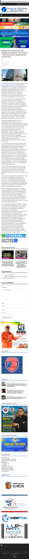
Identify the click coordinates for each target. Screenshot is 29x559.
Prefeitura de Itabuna (7, 468)
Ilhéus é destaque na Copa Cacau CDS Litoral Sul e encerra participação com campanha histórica (21, 264)
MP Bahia (4, 462)
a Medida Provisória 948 (10, 85)
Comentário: (4, 287)
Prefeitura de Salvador (7, 469)
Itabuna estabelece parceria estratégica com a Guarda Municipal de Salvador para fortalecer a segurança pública (17, 385)
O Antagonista (5, 463)
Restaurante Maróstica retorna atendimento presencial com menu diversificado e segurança (7, 263)
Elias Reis (4, 66)
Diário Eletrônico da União (8, 461)
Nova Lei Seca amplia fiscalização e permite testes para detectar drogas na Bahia (16, 398)
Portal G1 (3, 465)
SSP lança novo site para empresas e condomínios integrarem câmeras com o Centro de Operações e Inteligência (16, 392)
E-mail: (3, 310)
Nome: (3, 303)
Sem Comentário (6, 61)
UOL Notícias (5, 471)
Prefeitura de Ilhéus (7, 466)
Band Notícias (5, 458)
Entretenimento (6, 64)
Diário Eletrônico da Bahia (8, 459)
